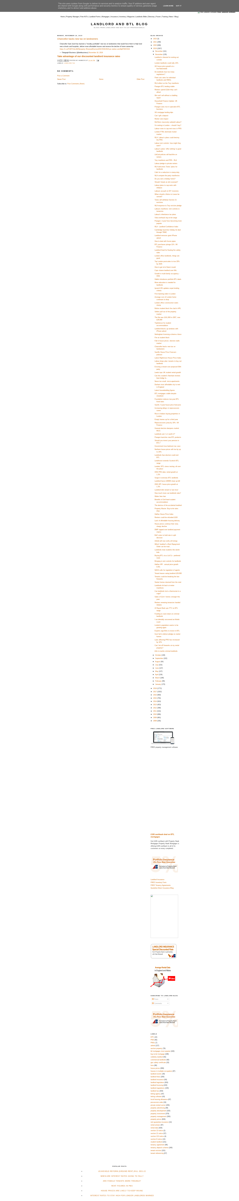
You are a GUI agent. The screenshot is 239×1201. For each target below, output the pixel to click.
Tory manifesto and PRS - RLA (166, 160)
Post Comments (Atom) (75, 84)
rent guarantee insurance (159, 1122)
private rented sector (158, 1105)
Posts (156, 999)
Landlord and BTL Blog (119, 24)
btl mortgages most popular (160, 1051)
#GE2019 (105, 49)
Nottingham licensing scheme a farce (168, 334)
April (157, 674)
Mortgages (105, 17)
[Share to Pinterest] (68, 60)
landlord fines (155, 1077)
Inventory (122, 17)
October (158, 655)
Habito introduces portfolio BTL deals (168, 279)
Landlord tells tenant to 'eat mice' (166, 490)
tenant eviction (156, 1150)
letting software (156, 1096)
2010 (155, 714)
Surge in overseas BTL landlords (166, 478)
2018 (155, 688)
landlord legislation (157, 1082)
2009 (155, 717)
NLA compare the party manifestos (167, 175)
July (157, 665)
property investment (158, 1114)
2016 (155, 695)
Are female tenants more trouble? (122, 1181)
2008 (155, 721)
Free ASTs (84, 17)
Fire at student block (162, 337)
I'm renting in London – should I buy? (168, 125)
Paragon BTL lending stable (165, 86)
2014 (155, 701)
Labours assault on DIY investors (167, 191)
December (159, 51)
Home (62, 17)
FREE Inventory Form (158, 882)
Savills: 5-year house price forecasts (168, 405)
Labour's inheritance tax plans (165, 214)
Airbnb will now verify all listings (166, 541)
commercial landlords (158, 1060)
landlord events (156, 1074)
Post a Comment (63, 76)
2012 (155, 708)
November (159, 54)
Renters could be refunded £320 (166, 517)
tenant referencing (157, 1153)
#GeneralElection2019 (94, 49)
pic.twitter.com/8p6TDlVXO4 (119, 49)
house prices (155, 1068)
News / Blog (173, 17)
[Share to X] (63, 60)
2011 (155, 711)
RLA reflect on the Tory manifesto (167, 83)
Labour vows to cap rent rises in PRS (168, 128)
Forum (158, 17)
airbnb (153, 1045)
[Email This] (58, 60)
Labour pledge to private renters (166, 163)
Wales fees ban (160, 496)
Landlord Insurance (157, 879)
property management (158, 1116)
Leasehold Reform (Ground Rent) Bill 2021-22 (122, 1171)
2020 (155, 45)
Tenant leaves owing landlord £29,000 (168, 573)
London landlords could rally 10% (166, 63)
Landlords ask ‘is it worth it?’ (165, 434)
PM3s (153, 1043)
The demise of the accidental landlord (168, 505)
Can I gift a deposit (161, 116)
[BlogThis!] (61, 60)
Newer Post (61, 79)
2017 (155, 692)
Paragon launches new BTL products (168, 437)
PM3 (152, 1040)
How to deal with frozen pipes (165, 241)
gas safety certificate (158, 1062)
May (157, 671)
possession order (157, 1102)
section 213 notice (157, 1136)
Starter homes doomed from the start (168, 582)
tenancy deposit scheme (159, 1148)
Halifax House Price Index (164, 514)
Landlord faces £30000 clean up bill (167, 481)
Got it (178, 6)
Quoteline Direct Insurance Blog (162, 888)
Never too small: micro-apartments (167, 381)
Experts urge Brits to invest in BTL (167, 631)
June (157, 668)
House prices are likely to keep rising (122, 1191)
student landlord (156, 1142)
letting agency (156, 1094)
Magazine (130, 17)
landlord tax (69, 63)
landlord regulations (158, 1088)
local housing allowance (159, 1099)
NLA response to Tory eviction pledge (168, 206)
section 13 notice (157, 1130)
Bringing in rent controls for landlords (168, 561)
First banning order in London (165, 294)
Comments (158, 1003)
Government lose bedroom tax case (167, 446)
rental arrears (155, 1125)
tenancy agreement (157, 1145)
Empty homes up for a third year (166, 419)
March (157, 678)
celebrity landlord (157, 1057)
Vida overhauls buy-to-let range (166, 218)
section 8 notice (156, 1139)
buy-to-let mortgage (158, 1054)
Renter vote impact (161, 119)
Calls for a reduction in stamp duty (167, 172)
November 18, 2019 (96, 52)
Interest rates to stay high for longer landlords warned (122, 1196)
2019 (155, 48)
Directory (151, 17)
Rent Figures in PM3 (122, 1186)
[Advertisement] (166, 790)
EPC (152, 1037)
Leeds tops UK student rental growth (168, 372)
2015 (155, 698)
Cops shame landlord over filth (166, 270)
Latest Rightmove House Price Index (168, 358)
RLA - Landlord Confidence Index (166, 227)
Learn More (168, 6)
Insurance (114, 17)
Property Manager (72, 17)
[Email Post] (97, 60)
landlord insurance (157, 1079)
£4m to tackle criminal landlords (166, 651)
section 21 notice (157, 1133)
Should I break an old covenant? (166, 182)
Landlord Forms (94, 17)
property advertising (158, 1108)
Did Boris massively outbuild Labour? (168, 122)
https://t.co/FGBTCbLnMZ (69, 49)
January (158, 684)
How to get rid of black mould (165, 267)
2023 (155, 39)
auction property (156, 1048)
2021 (155, 42)
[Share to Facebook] (65, 60)
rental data (154, 1128)
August (158, 662)
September (159, 658)
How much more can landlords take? (168, 493)
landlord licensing (157, 1085)
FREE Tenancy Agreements (161, 885)
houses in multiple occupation (161, 1071)
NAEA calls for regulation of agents (167, 570)
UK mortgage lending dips (164, 112)
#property (82, 49)
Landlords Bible (141, 17)
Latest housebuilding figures (165, 390)
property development (158, 1111)
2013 (155, 704)
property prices (156, 1119)
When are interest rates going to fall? (122, 1176)
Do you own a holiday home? (165, 179)
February (158, 681)
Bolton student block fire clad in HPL (168, 308)
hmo (152, 1065)
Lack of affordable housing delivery (167, 521)
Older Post (140, 79)
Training (165, 17)
